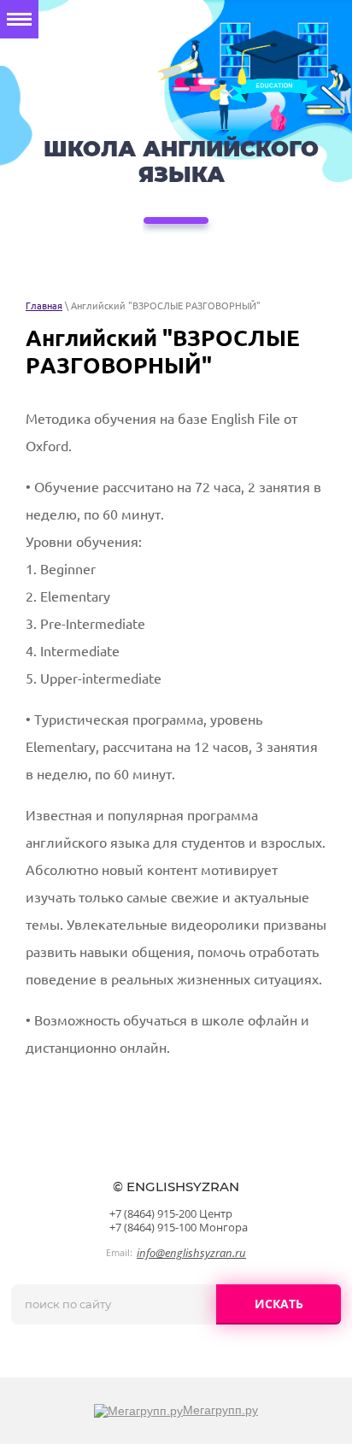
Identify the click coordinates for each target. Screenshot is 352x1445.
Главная (44, 306)
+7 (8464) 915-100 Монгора (178, 1227)
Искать (279, 1303)
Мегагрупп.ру (220, 1410)
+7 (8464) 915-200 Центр (170, 1213)
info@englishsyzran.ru (191, 1252)
